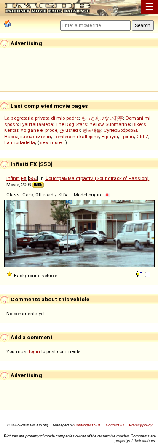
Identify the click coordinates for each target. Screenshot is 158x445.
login (34, 351)
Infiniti (13, 178)
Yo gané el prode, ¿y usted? (50, 130)
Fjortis (127, 136)
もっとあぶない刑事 (102, 118)
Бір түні (110, 136)
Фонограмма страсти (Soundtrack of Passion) (97, 178)
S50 (33, 178)
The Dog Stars (71, 124)
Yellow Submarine (110, 124)
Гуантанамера (36, 124)
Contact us (115, 425)
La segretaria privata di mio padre (41, 118)
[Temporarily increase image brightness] (139, 273)
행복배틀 (92, 130)
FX (24, 178)
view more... (52, 142)
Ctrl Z (142, 136)
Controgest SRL (87, 425)
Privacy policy (140, 425)
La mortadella (19, 142)
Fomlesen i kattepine (76, 136)
